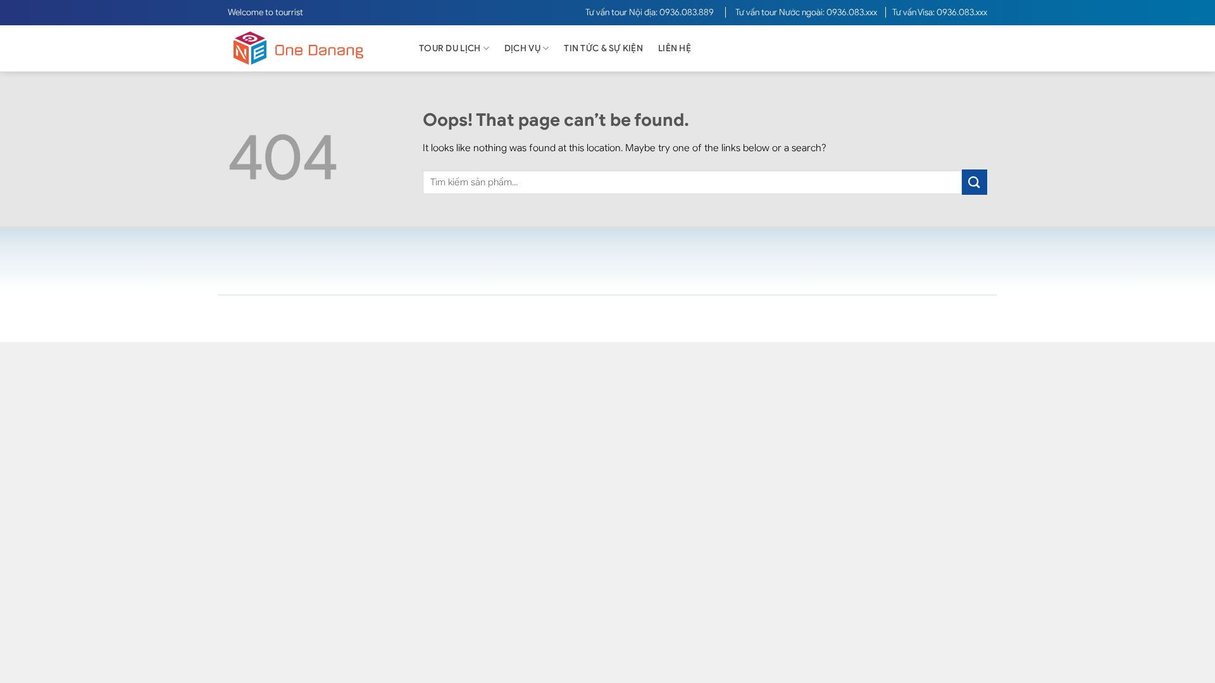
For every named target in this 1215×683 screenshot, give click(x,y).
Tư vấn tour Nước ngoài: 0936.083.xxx (807, 12)
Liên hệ (674, 48)
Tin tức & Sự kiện (603, 48)
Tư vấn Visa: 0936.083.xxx (939, 12)
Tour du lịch (449, 48)
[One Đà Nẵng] (310, 48)
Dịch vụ (522, 48)
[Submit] (974, 181)
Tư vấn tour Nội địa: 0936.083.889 (650, 12)
